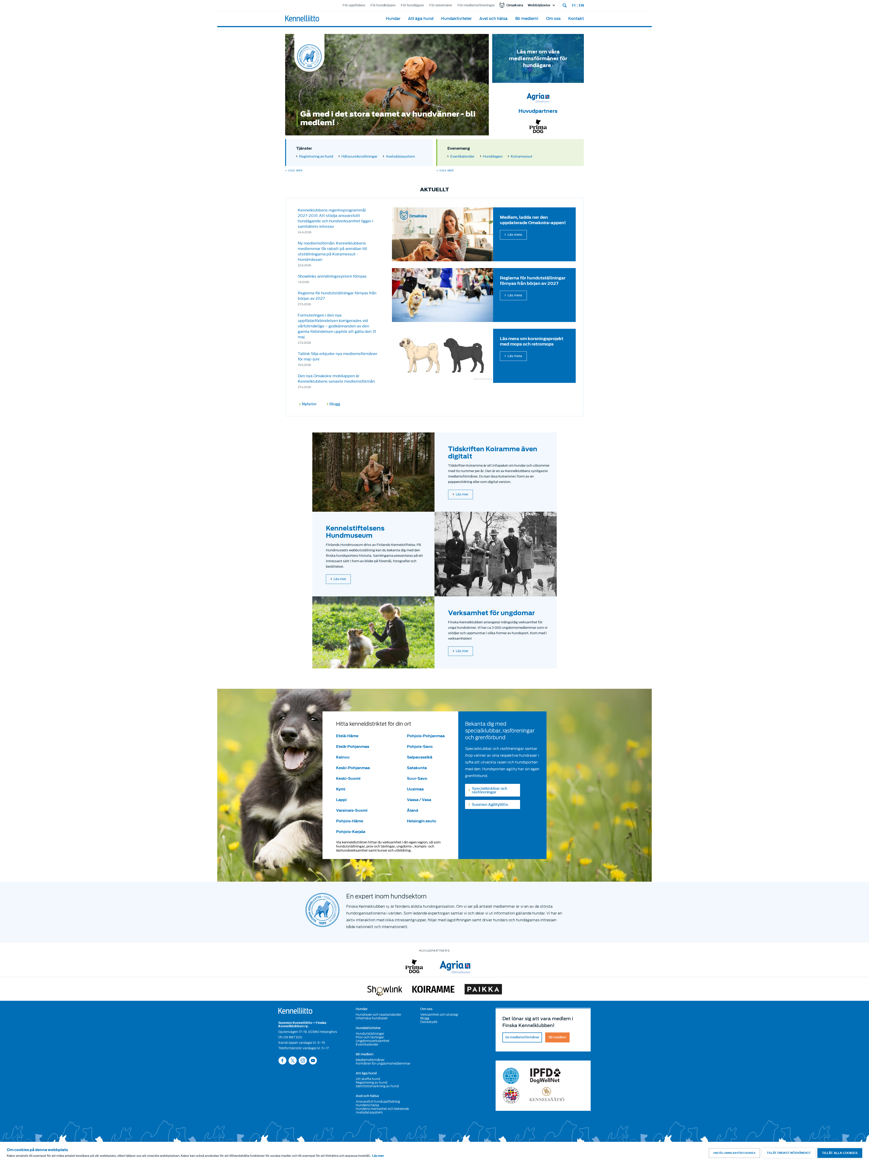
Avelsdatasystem (400, 156)
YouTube (313, 1060)
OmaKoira (514, 5)
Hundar (393, 19)
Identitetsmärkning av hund (377, 1086)
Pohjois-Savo (420, 746)
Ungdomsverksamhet (372, 1041)
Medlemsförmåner (370, 1060)
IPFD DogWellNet (545, 1076)
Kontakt (576, 19)
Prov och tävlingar (370, 1037)
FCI (511, 1076)
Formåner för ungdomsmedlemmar (383, 1063)
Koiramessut (521, 156)
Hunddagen (492, 156)
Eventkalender (462, 156)
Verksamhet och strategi (439, 1014)
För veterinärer (440, 5)
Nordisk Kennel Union (511, 1095)
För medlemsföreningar (476, 5)
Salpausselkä (419, 757)
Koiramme (433, 990)
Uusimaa (415, 789)
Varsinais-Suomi (352, 810)
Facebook (282, 1060)
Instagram (303, 1060)
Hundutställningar (370, 1033)
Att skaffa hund (368, 1079)
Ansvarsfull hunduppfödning (378, 1101)
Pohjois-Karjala (350, 831)
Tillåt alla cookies (840, 1153)
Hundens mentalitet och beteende (382, 1109)
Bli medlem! (526, 19)
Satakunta (417, 767)
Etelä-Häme (347, 736)
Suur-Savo (417, 778)
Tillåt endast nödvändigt (789, 1153)
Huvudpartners (538, 111)
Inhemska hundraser (372, 1018)
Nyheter (309, 404)
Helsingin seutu (421, 821)
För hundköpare (382, 5)
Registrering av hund (316, 156)
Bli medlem (364, 1054)
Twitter (293, 1060)
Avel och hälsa (493, 19)
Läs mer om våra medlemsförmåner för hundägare (538, 58)
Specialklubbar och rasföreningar (489, 790)
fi (573, 5)
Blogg (334, 404)
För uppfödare (354, 5)
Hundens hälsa (367, 1105)
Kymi (340, 789)
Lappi (341, 799)
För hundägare (412, 5)
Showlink (384, 990)
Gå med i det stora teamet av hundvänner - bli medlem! (387, 118)
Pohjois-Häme (349, 821)
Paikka (483, 990)
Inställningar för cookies (734, 1153)
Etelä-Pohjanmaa (352, 746)
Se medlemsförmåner (522, 1037)
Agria (455, 966)
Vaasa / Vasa (419, 799)
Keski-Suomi (348, 778)
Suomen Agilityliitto (490, 804)
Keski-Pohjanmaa (353, 767)
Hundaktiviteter (456, 19)
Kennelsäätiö (547, 1095)
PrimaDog (414, 966)
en (581, 5)
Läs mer (462, 494)
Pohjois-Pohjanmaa (426, 736)
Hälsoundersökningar (359, 156)
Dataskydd (428, 1022)
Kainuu (343, 757)
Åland (412, 810)
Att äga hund (420, 19)
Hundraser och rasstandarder (378, 1014)
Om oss (553, 19)
